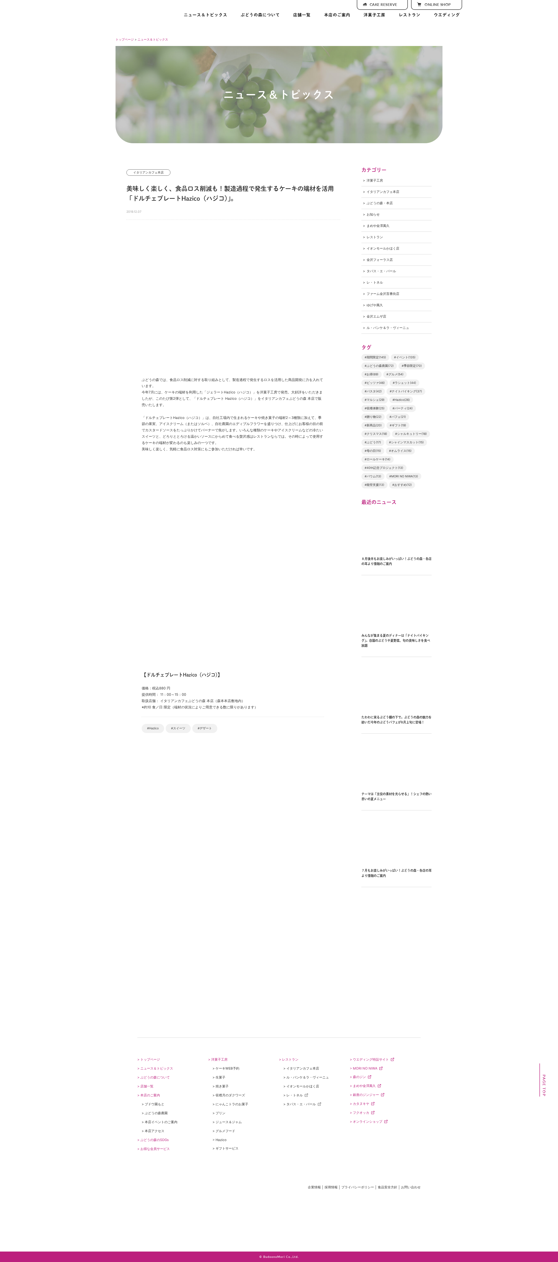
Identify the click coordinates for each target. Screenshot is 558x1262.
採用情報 (331, 1187)
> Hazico (219, 1140)
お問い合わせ (411, 1187)
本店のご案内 (337, 15)
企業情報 (314, 1187)
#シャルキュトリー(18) (411, 433)
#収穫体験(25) (374, 408)
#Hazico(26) (401, 399)
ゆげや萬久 (375, 305)
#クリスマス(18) (376, 433)
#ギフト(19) (398, 425)
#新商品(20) (373, 425)
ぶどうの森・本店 (380, 203)
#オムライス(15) (400, 450)
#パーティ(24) (403, 408)
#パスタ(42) (373, 391)
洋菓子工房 (374, 15)
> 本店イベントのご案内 (159, 1122)
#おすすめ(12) (402, 484)
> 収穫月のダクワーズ (229, 1095)
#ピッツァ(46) (375, 382)
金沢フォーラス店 (380, 260)
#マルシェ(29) (374, 399)
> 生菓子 (219, 1077)
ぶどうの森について (260, 15)
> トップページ (148, 1059)
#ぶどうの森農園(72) (379, 365)
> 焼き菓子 (221, 1086)
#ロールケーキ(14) (377, 459)
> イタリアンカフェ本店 (301, 1068)
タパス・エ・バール (381, 271)
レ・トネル (375, 282)
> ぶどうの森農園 (155, 1113)
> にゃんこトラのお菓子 (230, 1104)
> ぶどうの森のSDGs (153, 1140)
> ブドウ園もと (153, 1104)
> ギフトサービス (225, 1148)
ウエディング (447, 15)
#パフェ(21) (398, 416)
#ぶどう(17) (373, 442)
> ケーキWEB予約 (226, 1068)
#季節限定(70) (412, 365)
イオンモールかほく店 (383, 248)
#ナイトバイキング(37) (406, 391)
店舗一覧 (302, 15)
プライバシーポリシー (357, 1187)
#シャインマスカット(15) (406, 442)
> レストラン (288, 1059)
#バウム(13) (373, 476)
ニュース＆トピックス (205, 15)
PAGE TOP (544, 1085)
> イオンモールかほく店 (301, 1086)
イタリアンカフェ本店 (383, 192)
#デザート (205, 728)
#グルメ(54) (394, 374)
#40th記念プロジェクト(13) (384, 467)
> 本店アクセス (153, 1131)
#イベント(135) (404, 357)
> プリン (219, 1113)
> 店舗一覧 (145, 1086)
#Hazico (153, 728)
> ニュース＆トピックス (155, 1068)
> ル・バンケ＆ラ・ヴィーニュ (306, 1077)
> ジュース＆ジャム (227, 1122)
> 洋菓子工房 (218, 1059)
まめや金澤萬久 (378, 226)
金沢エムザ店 (376, 316)
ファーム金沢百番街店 (383, 294)
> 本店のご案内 (148, 1095)
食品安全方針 (387, 1187)
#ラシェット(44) (404, 382)
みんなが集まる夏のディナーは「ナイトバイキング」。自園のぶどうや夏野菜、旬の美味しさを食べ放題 (395, 640)
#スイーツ (178, 728)
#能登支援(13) (374, 484)
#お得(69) (371, 374)
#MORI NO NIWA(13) (403, 476)
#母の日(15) (373, 450)
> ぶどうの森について (153, 1077)
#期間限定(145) (375, 357)
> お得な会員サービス (153, 1149)
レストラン (409, 15)
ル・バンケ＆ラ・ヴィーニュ (388, 328)
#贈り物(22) (373, 416)
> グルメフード (224, 1131)
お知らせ (373, 214)
